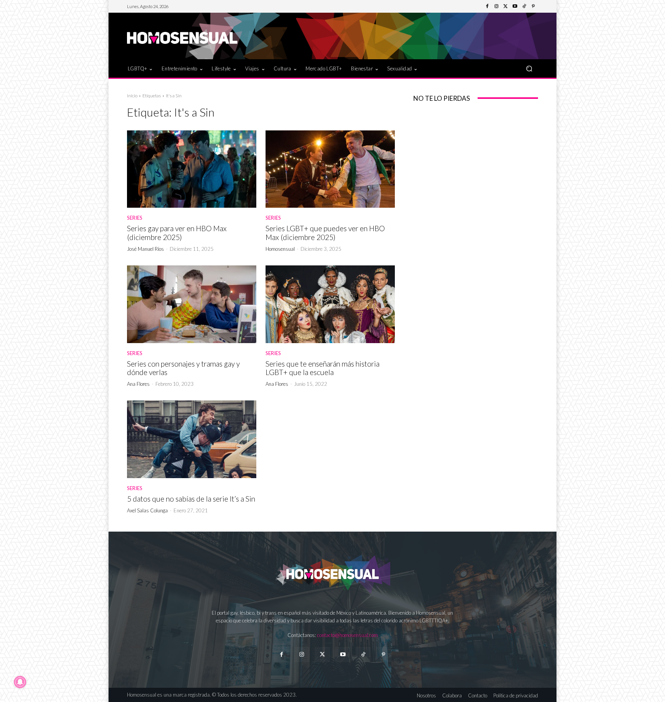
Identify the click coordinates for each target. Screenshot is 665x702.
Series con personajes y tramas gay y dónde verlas (183, 368)
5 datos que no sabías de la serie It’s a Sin (191, 498)
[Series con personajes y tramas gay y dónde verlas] (191, 304)
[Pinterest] (533, 6)
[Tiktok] (363, 654)
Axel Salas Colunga (147, 510)
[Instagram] (496, 6)
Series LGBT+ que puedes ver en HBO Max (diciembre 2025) (325, 233)
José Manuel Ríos (145, 249)
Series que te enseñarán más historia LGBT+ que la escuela (322, 368)
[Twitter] (505, 6)
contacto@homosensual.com (347, 635)
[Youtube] (515, 6)
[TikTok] (524, 6)
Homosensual (280, 249)
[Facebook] (487, 6)
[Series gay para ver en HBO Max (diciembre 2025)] (191, 169)
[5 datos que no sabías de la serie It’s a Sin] (191, 439)
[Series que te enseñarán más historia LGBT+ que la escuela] (330, 304)
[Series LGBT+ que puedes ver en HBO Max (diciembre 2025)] (330, 169)
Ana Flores (138, 384)
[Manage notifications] (20, 682)
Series (134, 217)
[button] (529, 68)
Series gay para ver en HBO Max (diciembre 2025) (177, 233)
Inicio (132, 95)
